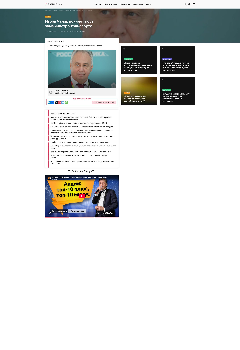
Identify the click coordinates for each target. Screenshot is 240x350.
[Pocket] (59, 102)
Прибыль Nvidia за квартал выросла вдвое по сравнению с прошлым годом (80, 142)
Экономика (138, 4)
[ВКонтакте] (52, 102)
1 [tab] (57, 217)
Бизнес (98, 4)
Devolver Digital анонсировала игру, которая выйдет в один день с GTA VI (79, 123)
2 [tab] (82, 217)
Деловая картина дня (53, 4)
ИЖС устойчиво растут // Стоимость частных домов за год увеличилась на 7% (81, 152)
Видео (148, 4)
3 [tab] (107, 217)
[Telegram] (62, 102)
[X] (56, 102)
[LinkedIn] (49, 102)
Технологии (125, 4)
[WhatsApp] (66, 102)
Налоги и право (110, 4)
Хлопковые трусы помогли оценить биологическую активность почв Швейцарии (82, 127)
